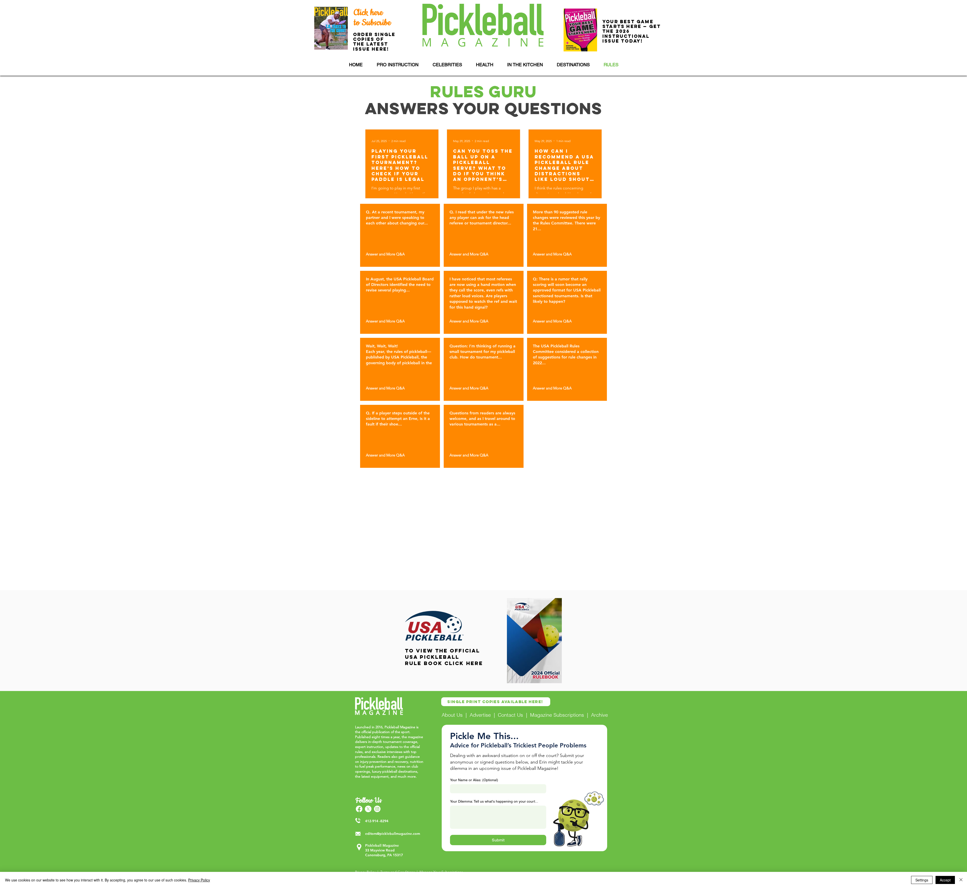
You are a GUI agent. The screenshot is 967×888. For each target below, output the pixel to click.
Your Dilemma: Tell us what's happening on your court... (494, 801)
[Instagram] (377, 809)
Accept (945, 879)
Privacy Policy (199, 879)
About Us (452, 715)
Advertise (480, 715)
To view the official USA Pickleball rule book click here (444, 656)
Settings (921, 879)
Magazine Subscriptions (557, 715)
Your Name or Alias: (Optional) (474, 780)
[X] (368, 809)
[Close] (961, 880)
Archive (599, 715)
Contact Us (510, 715)
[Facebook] (359, 809)
